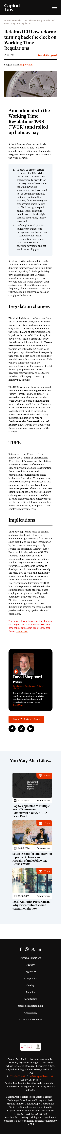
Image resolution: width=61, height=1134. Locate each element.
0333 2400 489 (17, 1076)
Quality (30, 985)
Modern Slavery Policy (31, 1019)
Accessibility (30, 1013)
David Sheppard (47, 55)
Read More (18, 705)
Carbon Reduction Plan (30, 1006)
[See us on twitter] (33, 949)
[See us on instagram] (26, 949)
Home (7, 21)
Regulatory (30, 972)
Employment (26, 65)
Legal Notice (30, 999)
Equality (30, 992)
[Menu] (54, 7)
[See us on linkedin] (39, 949)
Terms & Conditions (30, 958)
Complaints (30, 978)
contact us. (22, 631)
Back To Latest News (26, 719)
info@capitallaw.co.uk (41, 1076)
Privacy (31, 965)
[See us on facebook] (20, 949)
